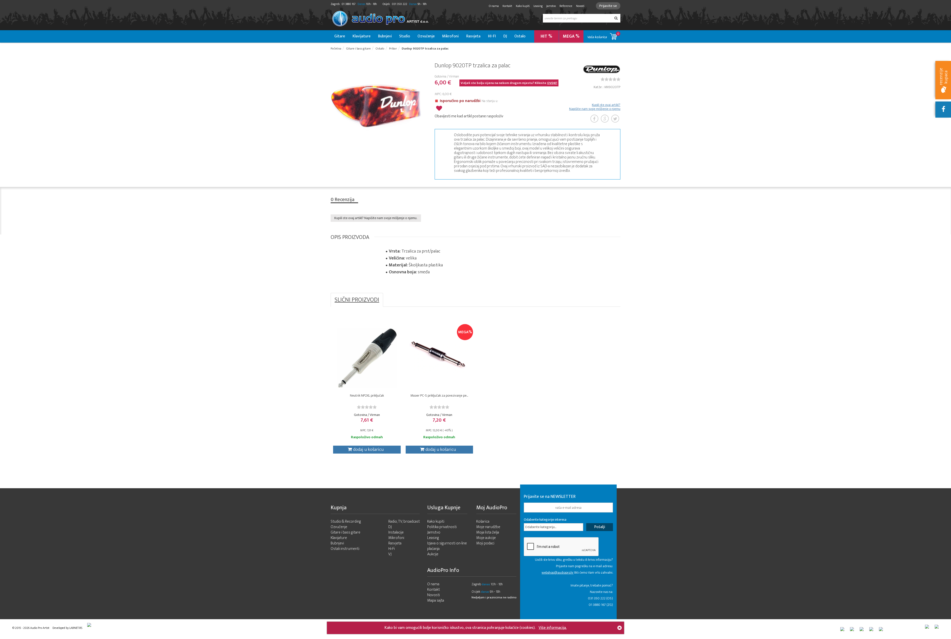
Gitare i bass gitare (345, 532)
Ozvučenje (426, 36)
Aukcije (432, 554)
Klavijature (361, 36)
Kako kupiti (523, 5)
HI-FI (492, 36)
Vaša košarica (603, 35)
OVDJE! (552, 83)
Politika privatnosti (442, 527)
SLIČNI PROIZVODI (357, 300)
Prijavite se (608, 6)
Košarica (482, 521)
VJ (390, 554)
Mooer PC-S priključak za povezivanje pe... (439, 395)
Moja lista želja (487, 532)
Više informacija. (553, 627)
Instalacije (396, 532)
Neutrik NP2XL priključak (367, 395)
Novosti (580, 5)
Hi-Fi (391, 548)
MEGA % (571, 36)
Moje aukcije (486, 538)
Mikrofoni (450, 36)
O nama (494, 5)
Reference (565, 5)
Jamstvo (551, 5)
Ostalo (520, 36)
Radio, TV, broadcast (404, 521)
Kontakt (507, 5)
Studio (404, 36)
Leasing (538, 5)
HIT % (546, 36)
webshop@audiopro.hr (558, 572)
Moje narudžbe (488, 527)
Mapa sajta (435, 600)
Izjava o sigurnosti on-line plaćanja (447, 546)
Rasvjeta (473, 36)
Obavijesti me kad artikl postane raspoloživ (469, 116)
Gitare (339, 36)
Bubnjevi (385, 36)
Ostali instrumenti (345, 548)
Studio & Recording (346, 521)
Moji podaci (485, 543)
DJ (505, 36)
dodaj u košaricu (368, 449)
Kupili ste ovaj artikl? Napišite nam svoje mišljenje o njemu (594, 107)
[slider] (610, 79)
